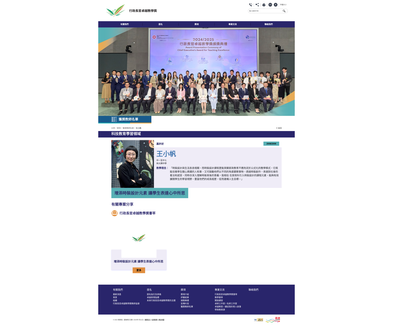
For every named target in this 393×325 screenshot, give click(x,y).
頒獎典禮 (185, 300)
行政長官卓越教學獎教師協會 (126, 303)
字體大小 (283, 5)
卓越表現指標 (153, 297)
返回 (280, 128)
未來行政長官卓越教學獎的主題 (161, 300)
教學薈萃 (219, 297)
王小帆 (138, 128)
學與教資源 (220, 310)
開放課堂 (219, 300)
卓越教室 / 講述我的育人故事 (228, 307)
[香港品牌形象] (272, 319)
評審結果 (185, 297)
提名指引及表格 (154, 294)
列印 (264, 4)
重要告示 (147, 320)
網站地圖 (161, 320)
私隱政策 (154, 320)
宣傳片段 (185, 303)
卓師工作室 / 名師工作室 (226, 303)
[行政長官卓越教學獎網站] (151, 10)
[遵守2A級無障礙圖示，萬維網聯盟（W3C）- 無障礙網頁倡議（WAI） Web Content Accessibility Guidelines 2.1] (258, 319)
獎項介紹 (185, 294)
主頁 (113, 128)
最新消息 (117, 294)
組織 (115, 300)
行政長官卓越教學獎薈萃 (226, 294)
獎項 (119, 128)
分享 (257, 4)
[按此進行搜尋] (284, 11)
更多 (140, 270)
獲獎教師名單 (128, 128)
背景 (115, 297)
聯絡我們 (250, 4)
